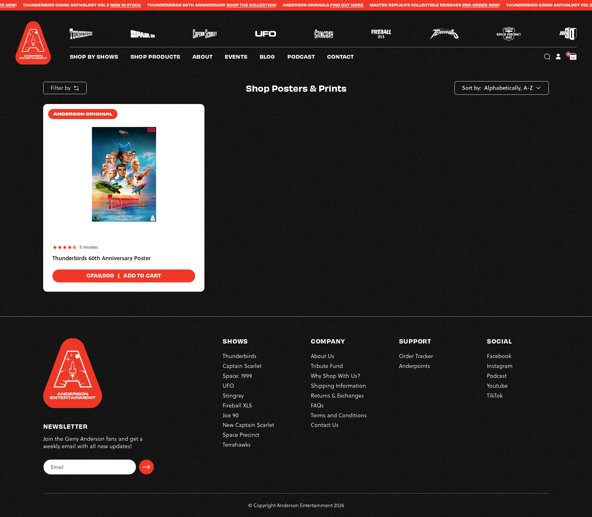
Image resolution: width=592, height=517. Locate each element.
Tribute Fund (327, 366)
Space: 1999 (237, 376)
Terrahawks (237, 444)
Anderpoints (414, 366)
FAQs (317, 405)
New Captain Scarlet (248, 425)
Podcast (497, 376)
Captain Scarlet (242, 366)
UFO (228, 386)
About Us (322, 356)
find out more (326, 5)
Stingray (233, 395)
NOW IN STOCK (105, 5)
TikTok (495, 395)
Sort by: (472, 88)
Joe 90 (231, 415)
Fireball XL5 (237, 405)
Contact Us (325, 425)
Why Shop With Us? (335, 376)
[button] (208, 56)
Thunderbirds (240, 356)
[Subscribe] (146, 467)
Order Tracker (416, 356)
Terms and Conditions (339, 415)
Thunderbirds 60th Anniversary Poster (101, 258)
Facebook (499, 356)
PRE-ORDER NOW (460, 5)
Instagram (499, 366)
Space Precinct (241, 435)
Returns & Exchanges (337, 395)
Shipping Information (338, 386)
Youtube (497, 386)
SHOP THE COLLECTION (230, 5)
